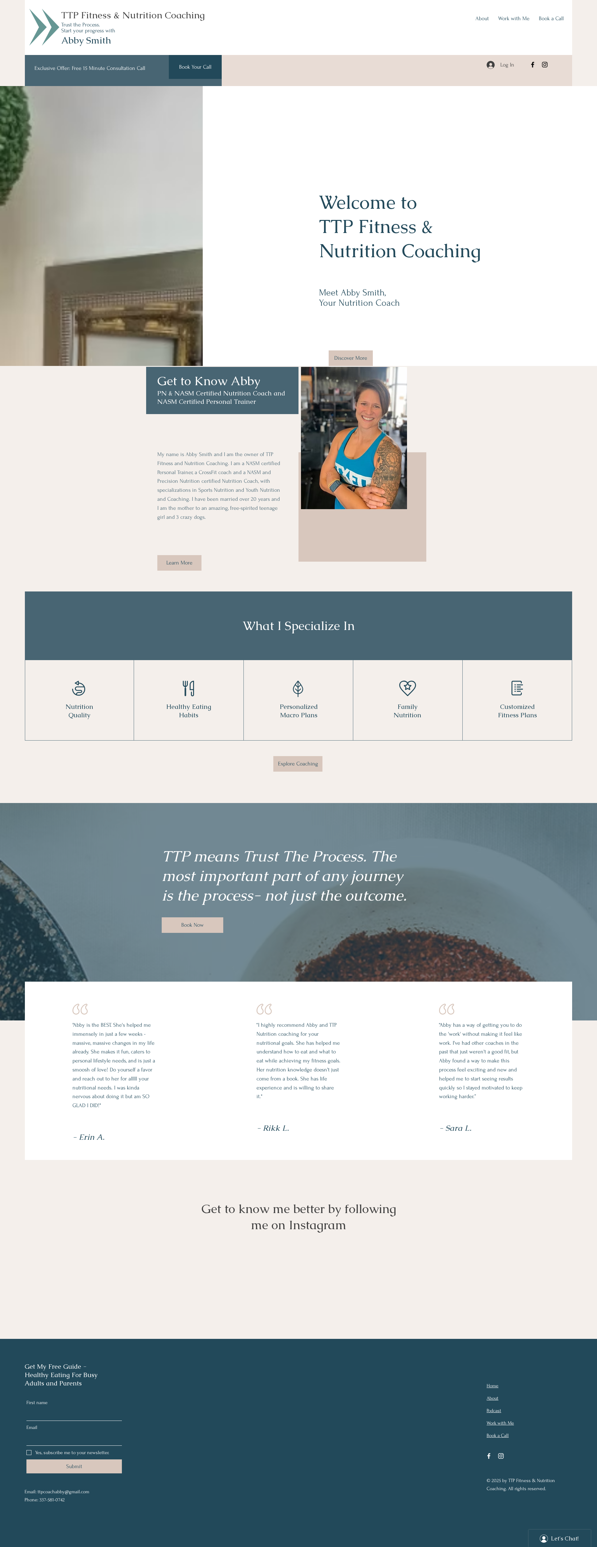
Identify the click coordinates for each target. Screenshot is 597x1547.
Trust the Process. (80, 25)
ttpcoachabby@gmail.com (63, 1492)
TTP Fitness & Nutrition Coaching (133, 15)
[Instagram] (544, 64)
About (492, 1398)
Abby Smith (86, 40)
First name (37, 1402)
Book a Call (498, 1435)
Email (31, 1427)
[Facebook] (532, 64)
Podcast (494, 1410)
